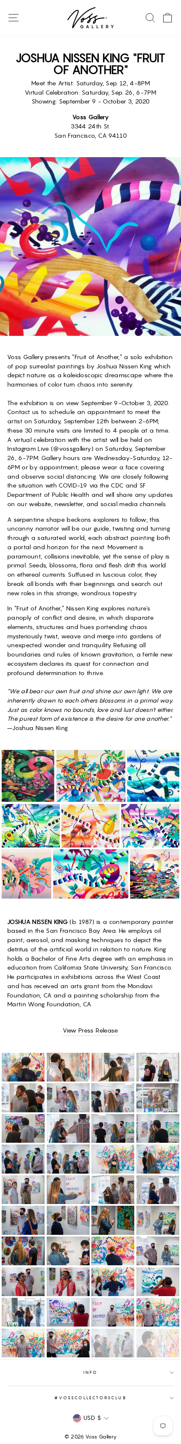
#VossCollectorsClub (90, 1397)
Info (90, 1372)
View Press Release (90, 1030)
